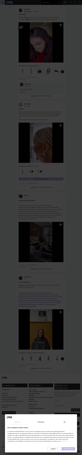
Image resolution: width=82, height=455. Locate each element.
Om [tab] (65, 422)
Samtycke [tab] (17, 422)
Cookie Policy (65, 441)
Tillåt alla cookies (68, 449)
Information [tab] (41, 422)
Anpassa (53, 449)
